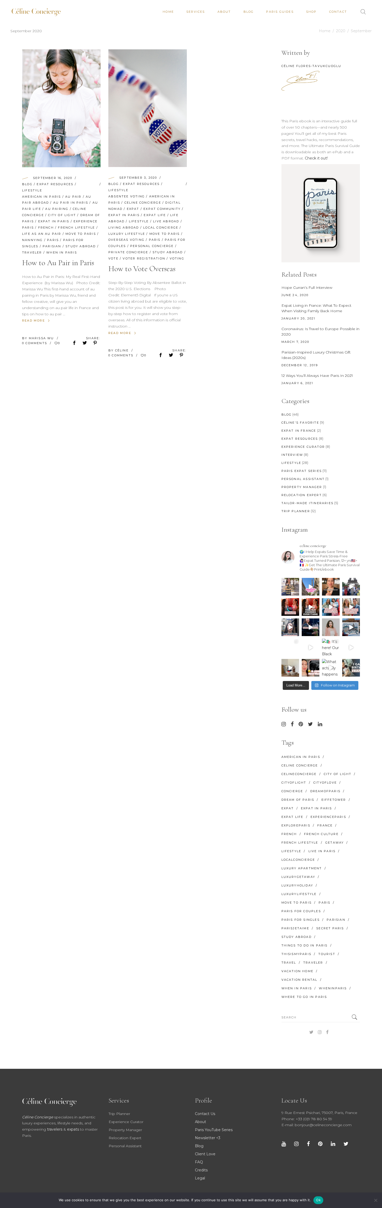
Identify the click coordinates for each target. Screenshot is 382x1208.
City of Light (62, 215)
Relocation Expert (301, 495)
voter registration (144, 258)
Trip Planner (295, 511)
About (200, 1121)
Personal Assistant (303, 479)
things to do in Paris (304, 945)
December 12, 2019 (299, 365)
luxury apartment (301, 868)
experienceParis (328, 817)
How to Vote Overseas (141, 268)
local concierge (160, 227)
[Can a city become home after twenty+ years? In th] (331, 607)
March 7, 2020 (295, 342)
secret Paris (330, 928)
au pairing (56, 209)
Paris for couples (301, 911)
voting (177, 258)
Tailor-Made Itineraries (307, 503)
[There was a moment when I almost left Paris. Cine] (290, 607)
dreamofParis (325, 791)
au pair (73, 196)
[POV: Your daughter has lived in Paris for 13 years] (331, 587)
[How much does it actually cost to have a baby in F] (290, 668)
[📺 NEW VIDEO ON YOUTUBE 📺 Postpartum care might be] (310, 668)
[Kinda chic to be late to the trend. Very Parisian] (290, 587)
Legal (200, 1178)
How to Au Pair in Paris (58, 263)
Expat (133, 209)
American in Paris (41, 196)
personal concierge (152, 246)
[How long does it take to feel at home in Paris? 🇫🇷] (351, 607)
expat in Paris (53, 221)
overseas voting (126, 240)
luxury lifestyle (126, 234)
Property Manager (301, 487)
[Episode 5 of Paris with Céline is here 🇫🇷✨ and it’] (351, 587)
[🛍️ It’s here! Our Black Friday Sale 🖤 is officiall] (331, 647)
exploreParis (295, 825)
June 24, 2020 (295, 295)
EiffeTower (333, 800)
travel (288, 962)
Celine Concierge (142, 202)
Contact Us (205, 1113)
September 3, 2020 (138, 177)
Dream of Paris (297, 800)
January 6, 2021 (297, 383)
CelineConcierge (299, 774)
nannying (32, 240)
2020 (340, 31)
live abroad (166, 221)
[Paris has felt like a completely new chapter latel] (310, 627)
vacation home (297, 971)
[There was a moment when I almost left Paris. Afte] (310, 607)
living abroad (123, 227)
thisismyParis (296, 954)
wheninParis (333, 988)
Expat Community (162, 209)
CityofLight (293, 782)
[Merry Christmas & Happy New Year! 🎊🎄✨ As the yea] (310, 647)
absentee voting (126, 196)
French (46, 227)
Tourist (326, 954)
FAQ (199, 1162)
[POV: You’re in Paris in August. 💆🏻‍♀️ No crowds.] (310, 587)
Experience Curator (303, 447)
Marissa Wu (42, 338)
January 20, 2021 (298, 318)
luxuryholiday (297, 885)
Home (325, 31)
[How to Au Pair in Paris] (61, 108)
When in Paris (61, 252)
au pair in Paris (70, 202)
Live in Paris (322, 851)
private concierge (128, 252)
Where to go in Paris (304, 997)
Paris (53, 240)
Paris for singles (300, 920)
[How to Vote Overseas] (147, 108)
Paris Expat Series (301, 471)
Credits (201, 1170)
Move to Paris (80, 234)
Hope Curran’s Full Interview (306, 287)
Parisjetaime (295, 928)
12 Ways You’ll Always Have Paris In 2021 (317, 375)
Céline (122, 350)
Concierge (292, 791)
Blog (27, 184)
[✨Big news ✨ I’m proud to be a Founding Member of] (331, 627)
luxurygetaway (298, 877)
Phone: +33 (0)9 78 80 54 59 (306, 1119)
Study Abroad (80, 246)
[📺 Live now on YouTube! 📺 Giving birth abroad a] (351, 668)
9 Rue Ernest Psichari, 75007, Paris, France (319, 1112)
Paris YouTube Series (214, 1129)
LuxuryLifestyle (299, 894)
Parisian (52, 246)
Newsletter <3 (207, 1138)
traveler (32, 252)
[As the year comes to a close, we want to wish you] (290, 647)
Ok (318, 1200)
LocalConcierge (298, 860)
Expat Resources (55, 184)
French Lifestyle (76, 227)
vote (113, 258)
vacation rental (299, 980)
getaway (334, 842)
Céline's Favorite (300, 422)
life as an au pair (41, 234)
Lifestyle (32, 190)
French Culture (321, 834)
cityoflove (325, 782)
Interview (292, 455)
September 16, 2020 (53, 178)
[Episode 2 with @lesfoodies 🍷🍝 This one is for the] (290, 627)
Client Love (205, 1154)
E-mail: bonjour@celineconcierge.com (316, 1125)
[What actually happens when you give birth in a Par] (331, 668)
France (325, 825)
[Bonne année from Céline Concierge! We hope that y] (351, 627)
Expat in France (298, 430)
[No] (375, 1200)
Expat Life (155, 215)
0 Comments (35, 343)
